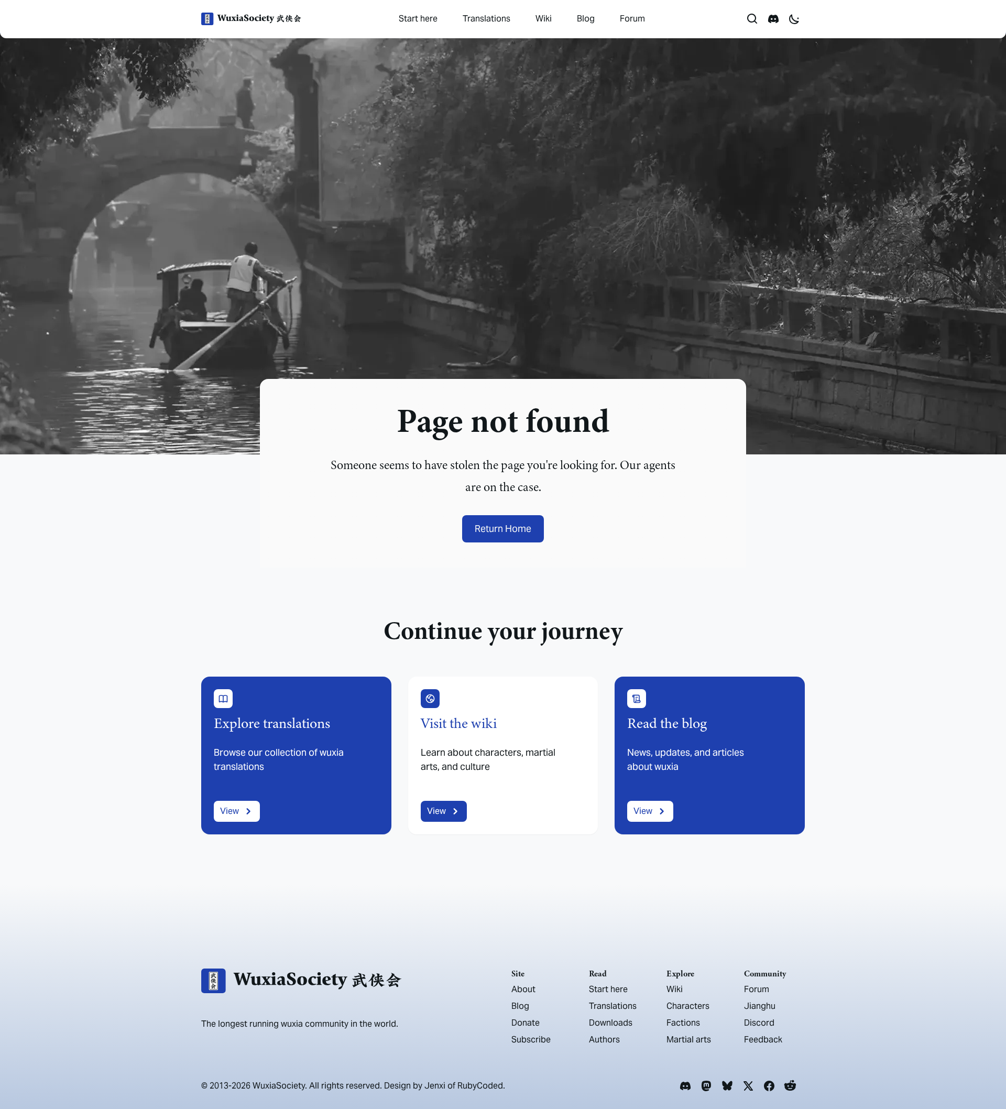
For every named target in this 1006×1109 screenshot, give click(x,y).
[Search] (752, 18)
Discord (759, 1022)
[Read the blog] (710, 755)
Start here (418, 18)
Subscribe (531, 1039)
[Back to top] (983, 1071)
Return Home (503, 529)
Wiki (543, 18)
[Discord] (685, 1086)
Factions (683, 1022)
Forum (632, 18)
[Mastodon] (706, 1086)
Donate (525, 1022)
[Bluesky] (727, 1086)
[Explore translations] (296, 755)
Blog (586, 18)
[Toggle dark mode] (794, 18)
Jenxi (434, 1085)
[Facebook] (769, 1086)
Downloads (610, 1022)
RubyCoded (480, 1085)
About (523, 989)
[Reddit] (790, 1086)
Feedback (763, 1039)
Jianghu (759, 1006)
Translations (486, 18)
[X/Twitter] (748, 1086)
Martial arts (688, 1039)
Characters (687, 1006)
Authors (604, 1039)
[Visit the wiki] (503, 755)
